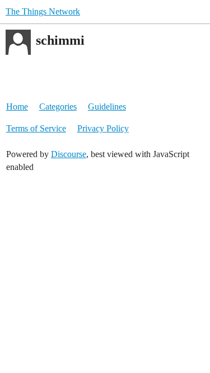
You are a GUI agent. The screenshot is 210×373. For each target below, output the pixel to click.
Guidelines (107, 106)
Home (17, 106)
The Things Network (43, 11)
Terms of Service (36, 128)
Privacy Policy (103, 128)
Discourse (68, 154)
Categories (58, 106)
